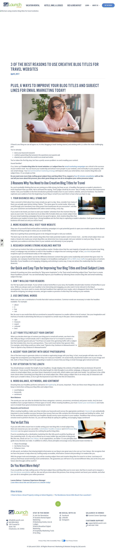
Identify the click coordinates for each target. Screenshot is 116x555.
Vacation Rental (33, 5)
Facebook (65, 515)
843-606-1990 (93, 525)
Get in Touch (108, 5)
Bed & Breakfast (74, 5)
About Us (95, 5)
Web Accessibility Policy (53, 541)
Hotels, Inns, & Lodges (53, 5)
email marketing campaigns (75, 166)
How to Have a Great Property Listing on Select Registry (32, 495)
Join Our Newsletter (41, 515)
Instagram (65, 520)
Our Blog (37, 533)
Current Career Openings (97, 515)
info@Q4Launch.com (16, 520)
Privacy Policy (42, 541)
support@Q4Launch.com (97, 523)
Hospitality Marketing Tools (44, 531)
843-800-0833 (14, 522)
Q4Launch (81, 546)
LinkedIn (65, 517)
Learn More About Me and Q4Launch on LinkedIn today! (30, 482)
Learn (87, 5)
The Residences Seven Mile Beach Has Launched (72, 495)
